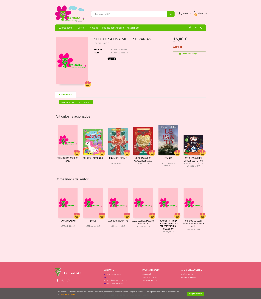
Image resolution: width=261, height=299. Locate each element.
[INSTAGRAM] (195, 28)
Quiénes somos (187, 274)
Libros (81, 28)
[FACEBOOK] (190, 28)
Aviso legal (146, 274)
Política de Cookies (149, 277)
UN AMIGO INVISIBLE (118, 158)
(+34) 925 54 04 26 (114, 274)
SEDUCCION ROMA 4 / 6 (118, 221)
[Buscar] (171, 14)
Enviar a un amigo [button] (189, 54)
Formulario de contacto (115, 284)
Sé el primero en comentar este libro (76, 102)
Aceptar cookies (195, 294)
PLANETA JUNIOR (119, 49)
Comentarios (65, 94)
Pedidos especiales (188, 277)
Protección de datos (149, 281)
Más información (68, 294)
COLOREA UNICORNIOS (93, 158)
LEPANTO (168, 158)
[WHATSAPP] (200, 28)
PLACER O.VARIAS (68, 221)
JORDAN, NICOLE (101, 43)
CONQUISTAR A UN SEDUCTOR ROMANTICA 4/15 (193, 223)
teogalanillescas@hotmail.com (115, 280)
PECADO (93, 221)
